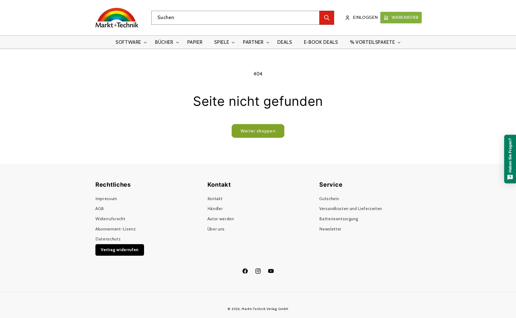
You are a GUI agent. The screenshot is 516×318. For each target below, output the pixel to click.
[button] (129, 42)
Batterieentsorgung (338, 218)
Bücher (164, 42)
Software (128, 42)
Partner (253, 42)
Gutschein (329, 198)
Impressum (106, 198)
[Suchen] (326, 18)
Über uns (216, 229)
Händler (215, 208)
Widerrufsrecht (110, 218)
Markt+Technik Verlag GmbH (265, 309)
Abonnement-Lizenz (115, 229)
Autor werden (220, 218)
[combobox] (243, 17)
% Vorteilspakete (372, 42)
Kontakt (215, 198)
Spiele (221, 42)
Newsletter (330, 229)
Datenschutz (108, 238)
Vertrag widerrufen (120, 249)
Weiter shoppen (258, 130)
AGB (99, 208)
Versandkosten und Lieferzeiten (350, 208)
